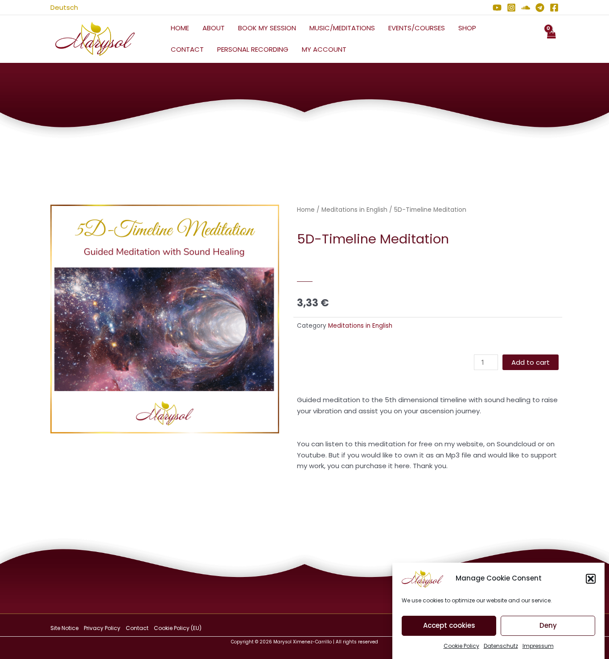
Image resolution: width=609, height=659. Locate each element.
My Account (324, 49)
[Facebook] (554, 7)
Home (180, 28)
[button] (590, 578)
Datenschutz (501, 646)
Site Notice (64, 628)
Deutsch (64, 7)
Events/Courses (416, 28)
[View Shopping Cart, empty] (551, 39)
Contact (187, 49)
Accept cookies (449, 625)
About (213, 28)
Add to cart (530, 362)
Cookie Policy (461, 646)
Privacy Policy (102, 628)
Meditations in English (354, 210)
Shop (467, 28)
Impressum (538, 646)
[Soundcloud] (525, 7)
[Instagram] (511, 7)
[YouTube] (497, 7)
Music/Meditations (342, 28)
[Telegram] (539, 7)
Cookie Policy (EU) (178, 628)
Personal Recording (252, 49)
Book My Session (267, 28)
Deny (548, 625)
